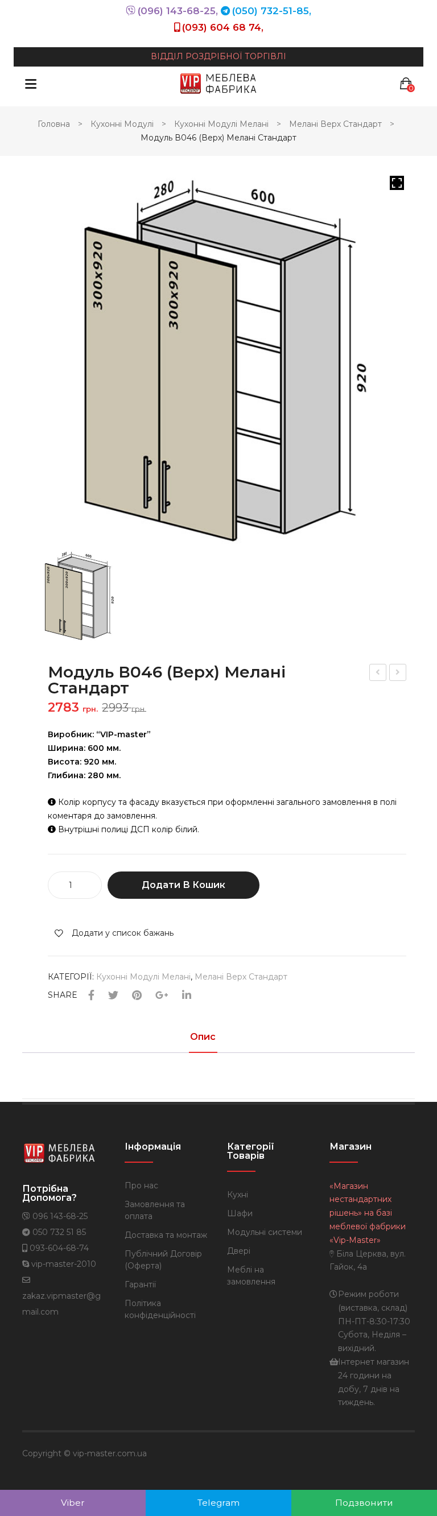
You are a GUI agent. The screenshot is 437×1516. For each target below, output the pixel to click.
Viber (73, 1502)
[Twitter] (113, 996)
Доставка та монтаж (166, 1235)
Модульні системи (264, 1232)
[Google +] (161, 996)
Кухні (237, 1194)
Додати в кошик (183, 884)
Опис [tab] (203, 1037)
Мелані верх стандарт (335, 124)
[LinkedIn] (186, 996)
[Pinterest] (137, 996)
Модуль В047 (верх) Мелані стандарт (398, 674)
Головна (54, 124)
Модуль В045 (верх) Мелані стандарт (378, 674)
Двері (238, 1251)
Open (30, 84)
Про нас (141, 1185)
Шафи (240, 1213)
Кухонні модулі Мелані (221, 124)
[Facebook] (91, 996)
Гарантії (140, 1284)
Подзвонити (364, 1502)
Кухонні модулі (122, 124)
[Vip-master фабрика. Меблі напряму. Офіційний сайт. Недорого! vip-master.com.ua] (218, 83)
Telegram (218, 1502)
